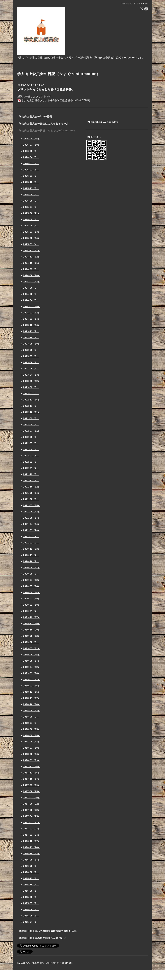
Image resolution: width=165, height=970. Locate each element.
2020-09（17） (31, 567)
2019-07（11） (31, 648)
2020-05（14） (31, 586)
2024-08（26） (31, 275)
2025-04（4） (31, 225)
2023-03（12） (31, 381)
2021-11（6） (31, 480)
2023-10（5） (31, 337)
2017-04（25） (31, 816)
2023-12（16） (31, 325)
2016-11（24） (31, 847)
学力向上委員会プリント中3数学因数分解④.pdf (50, 100)
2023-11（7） (31, 331)
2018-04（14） (31, 741)
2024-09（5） (31, 269)
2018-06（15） (31, 729)
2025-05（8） (31, 219)
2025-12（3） (31, 182)
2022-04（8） (31, 449)
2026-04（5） (31, 157)
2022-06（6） (31, 437)
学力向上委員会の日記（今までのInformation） (47, 130)
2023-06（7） (31, 362)
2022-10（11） (31, 412)
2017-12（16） (31, 766)
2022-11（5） (31, 406)
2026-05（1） (31, 151)
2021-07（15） (31, 505)
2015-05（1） (31, 915)
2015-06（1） (31, 909)
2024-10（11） (31, 263)
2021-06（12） (31, 511)
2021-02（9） (31, 536)
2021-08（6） (31, 499)
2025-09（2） (31, 194)
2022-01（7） (31, 468)
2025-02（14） (31, 238)
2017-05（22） (31, 810)
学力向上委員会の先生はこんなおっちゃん (44, 123)
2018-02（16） (31, 754)
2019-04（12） (31, 667)
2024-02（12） (31, 312)
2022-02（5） (31, 462)
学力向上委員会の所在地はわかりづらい (42, 938)
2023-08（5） (31, 350)
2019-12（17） (31, 617)
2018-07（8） (31, 723)
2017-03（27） (31, 822)
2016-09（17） (31, 860)
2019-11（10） (31, 623)
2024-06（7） (31, 288)
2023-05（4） (31, 368)
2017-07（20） (31, 797)
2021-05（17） (31, 518)
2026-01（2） (31, 176)
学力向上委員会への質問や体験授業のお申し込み (48, 931)
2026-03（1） (31, 163)
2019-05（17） (31, 661)
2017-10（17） (31, 779)
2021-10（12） (31, 487)
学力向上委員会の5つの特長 (35, 116)
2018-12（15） (31, 692)
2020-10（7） (31, 561)
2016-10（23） (31, 853)
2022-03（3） (31, 455)
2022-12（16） (31, 399)
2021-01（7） (31, 542)
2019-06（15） (31, 654)
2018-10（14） (31, 704)
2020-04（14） (31, 592)
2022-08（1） (31, 424)
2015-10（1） (31, 884)
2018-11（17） (31, 698)
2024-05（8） (31, 294)
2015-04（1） (31, 922)
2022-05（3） (31, 443)
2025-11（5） (31, 188)
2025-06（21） (31, 213)
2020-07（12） (31, 580)
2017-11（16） (31, 772)
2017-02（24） (31, 828)
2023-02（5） (31, 387)
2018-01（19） (31, 760)
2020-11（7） (31, 555)
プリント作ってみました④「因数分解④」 (46, 89)
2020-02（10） (31, 605)
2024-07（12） (31, 281)
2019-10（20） (31, 629)
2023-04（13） (31, 375)
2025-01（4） (31, 244)
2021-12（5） (31, 474)
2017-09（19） (31, 785)
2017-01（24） (31, 835)
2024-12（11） (31, 250)
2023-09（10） (31, 344)
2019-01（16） (31, 685)
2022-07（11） (31, 431)
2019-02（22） (31, 679)
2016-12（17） (31, 841)
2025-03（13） (31, 232)
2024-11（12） (31, 256)
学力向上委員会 (35, 962)
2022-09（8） (31, 418)
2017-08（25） (31, 791)
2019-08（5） (31, 642)
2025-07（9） (31, 207)
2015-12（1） (31, 878)
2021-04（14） (31, 524)
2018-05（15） (31, 735)
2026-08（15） (31, 138)
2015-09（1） (31, 891)
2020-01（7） (31, 611)
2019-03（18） (31, 673)
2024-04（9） (31, 300)
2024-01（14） (31, 319)
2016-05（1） (31, 866)
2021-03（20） (31, 530)
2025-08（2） (31, 201)
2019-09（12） (31, 636)
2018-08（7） (31, 717)
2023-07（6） (31, 356)
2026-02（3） (31, 169)
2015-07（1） (31, 903)
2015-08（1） (31, 897)
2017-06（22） (31, 804)
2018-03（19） (31, 748)
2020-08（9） (31, 574)
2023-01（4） (31, 393)
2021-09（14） (31, 493)
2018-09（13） (31, 710)
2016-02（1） (31, 872)
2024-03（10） (31, 306)
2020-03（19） (31, 598)
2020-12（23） (31, 549)
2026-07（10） (31, 145)
